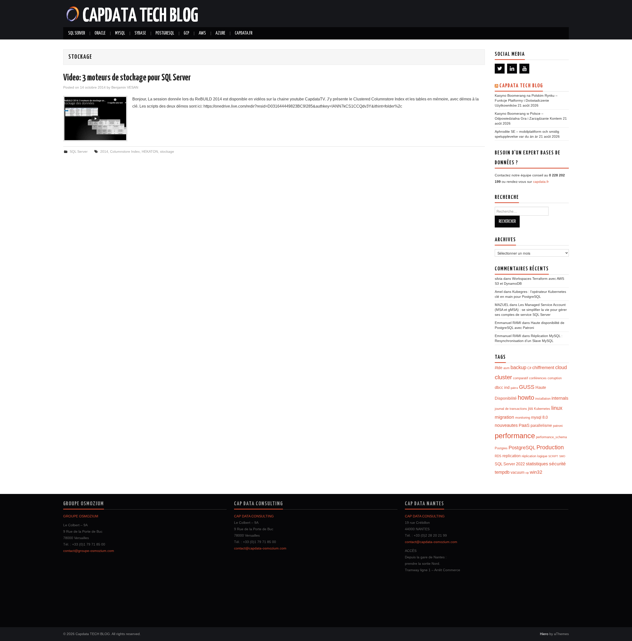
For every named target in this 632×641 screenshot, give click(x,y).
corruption (555, 378)
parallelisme (541, 425)
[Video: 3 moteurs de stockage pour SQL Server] (95, 118)
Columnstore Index (125, 151)
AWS (202, 33)
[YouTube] (524, 69)
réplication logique (534, 456)
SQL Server (76, 33)
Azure (220, 33)
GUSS (526, 387)
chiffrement (543, 367)
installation (543, 398)
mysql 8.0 (539, 417)
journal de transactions (511, 409)
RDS (498, 456)
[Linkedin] (512, 69)
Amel (499, 292)
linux (556, 408)
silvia (498, 279)
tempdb (502, 472)
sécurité (557, 463)
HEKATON (150, 151)
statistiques (537, 463)
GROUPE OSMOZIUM (80, 516)
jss (530, 408)
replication (511, 456)
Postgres (501, 448)
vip (527, 472)
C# (529, 368)
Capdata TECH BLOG (521, 86)
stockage (167, 151)
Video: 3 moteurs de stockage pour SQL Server (127, 78)
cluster (503, 377)
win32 (536, 472)
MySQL (120, 33)
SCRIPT (553, 456)
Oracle (100, 33)
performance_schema (551, 437)
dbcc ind (502, 387)
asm (506, 368)
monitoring (522, 417)
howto (526, 397)
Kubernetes (542, 409)
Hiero (544, 634)
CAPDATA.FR (243, 33)
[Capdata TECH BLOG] (132, 13)
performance (515, 436)
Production (550, 447)
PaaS (524, 425)
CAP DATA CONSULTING (254, 516)
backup (518, 367)
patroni (558, 426)
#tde (498, 368)
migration (504, 417)
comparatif (520, 378)
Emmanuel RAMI (508, 323)
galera (514, 387)
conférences (538, 378)
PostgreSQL (165, 33)
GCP (186, 33)
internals (560, 398)
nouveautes (506, 425)
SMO (562, 456)
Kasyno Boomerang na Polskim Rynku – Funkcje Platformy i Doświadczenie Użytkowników (526, 100)
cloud (561, 367)
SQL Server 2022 (510, 464)
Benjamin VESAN (124, 87)
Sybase (140, 33)
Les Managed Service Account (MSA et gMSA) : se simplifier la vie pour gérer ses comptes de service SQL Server (531, 310)
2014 (104, 151)
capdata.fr (541, 182)
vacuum (517, 472)
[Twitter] (500, 69)
